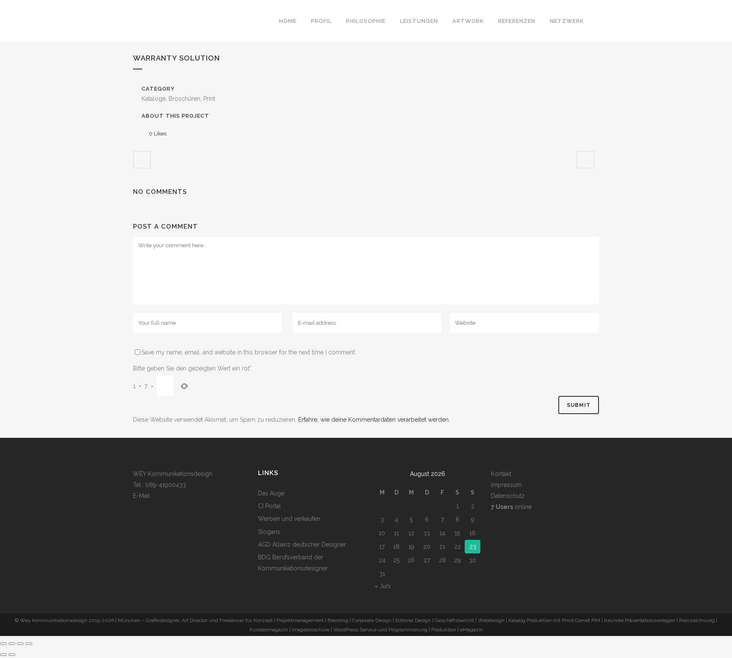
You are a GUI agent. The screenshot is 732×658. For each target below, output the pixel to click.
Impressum (506, 484)
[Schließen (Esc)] (28, 643)
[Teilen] (20, 643)
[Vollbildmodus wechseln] (11, 643)
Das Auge (271, 493)
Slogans (269, 531)
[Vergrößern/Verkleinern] (3, 643)
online (511, 506)
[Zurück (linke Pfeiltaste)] (3, 654)
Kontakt (501, 473)
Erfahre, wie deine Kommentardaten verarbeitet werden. (374, 419)
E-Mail (141, 495)
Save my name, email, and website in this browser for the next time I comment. (248, 352)
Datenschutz (508, 495)
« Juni (382, 586)
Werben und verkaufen (289, 518)
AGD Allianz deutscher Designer (302, 544)
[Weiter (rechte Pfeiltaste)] (11, 654)
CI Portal (269, 506)
